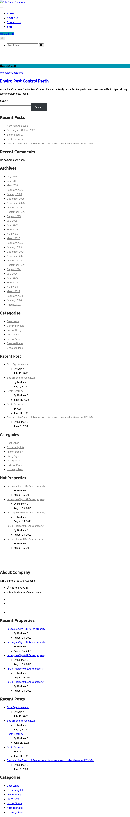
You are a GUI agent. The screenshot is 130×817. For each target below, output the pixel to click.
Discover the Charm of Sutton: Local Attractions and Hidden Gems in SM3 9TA (50, 143)
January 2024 (14, 300)
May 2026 (12, 185)
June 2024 (12, 278)
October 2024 (14, 260)
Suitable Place (15, 343)
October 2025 (14, 207)
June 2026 (12, 181)
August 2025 (14, 216)
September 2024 (16, 264)
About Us (13, 17)
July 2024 (12, 273)
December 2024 (16, 251)
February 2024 (15, 295)
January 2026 (14, 194)
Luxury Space (14, 339)
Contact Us (14, 22)
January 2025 (14, 247)
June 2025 (12, 225)
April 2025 (12, 234)
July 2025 (12, 220)
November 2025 (16, 203)
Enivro (19, 72)
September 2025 (16, 211)
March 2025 (13, 238)
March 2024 (13, 291)
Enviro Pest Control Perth (24, 81)
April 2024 (12, 287)
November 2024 (16, 256)
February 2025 (15, 242)
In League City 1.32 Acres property (26, 499)
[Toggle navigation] (1, 7)
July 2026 (12, 176)
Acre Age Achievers (18, 125)
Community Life (15, 325)
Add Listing (7, 33)
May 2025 (12, 229)
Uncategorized (8, 72)
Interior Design (15, 330)
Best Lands (13, 321)
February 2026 (15, 189)
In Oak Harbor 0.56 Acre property (25, 539)
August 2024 (14, 269)
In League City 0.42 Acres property (26, 512)
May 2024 (12, 282)
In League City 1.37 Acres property (26, 486)
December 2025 (16, 198)
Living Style (13, 334)
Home (10, 13)
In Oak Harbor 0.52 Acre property (25, 525)
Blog (10, 26)
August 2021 (14, 304)
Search (4, 100)
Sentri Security (15, 134)
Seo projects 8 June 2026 (21, 130)
